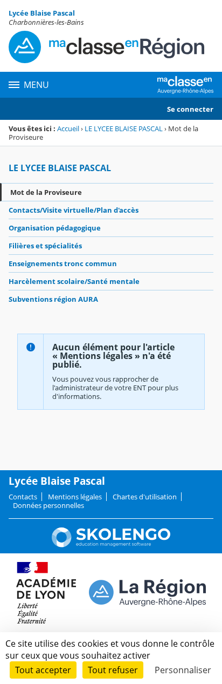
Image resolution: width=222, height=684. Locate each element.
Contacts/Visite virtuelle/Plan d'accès (73, 210)
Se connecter (190, 109)
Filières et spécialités (45, 245)
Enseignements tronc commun (63, 263)
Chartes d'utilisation (145, 496)
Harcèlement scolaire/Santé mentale (74, 281)
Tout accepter (43, 670)
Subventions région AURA (53, 299)
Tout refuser (113, 670)
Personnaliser (183, 670)
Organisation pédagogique (55, 228)
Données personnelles (48, 505)
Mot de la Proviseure (46, 192)
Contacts (23, 496)
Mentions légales (75, 496)
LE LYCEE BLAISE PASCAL (124, 128)
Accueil (68, 128)
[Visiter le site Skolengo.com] (111, 545)
